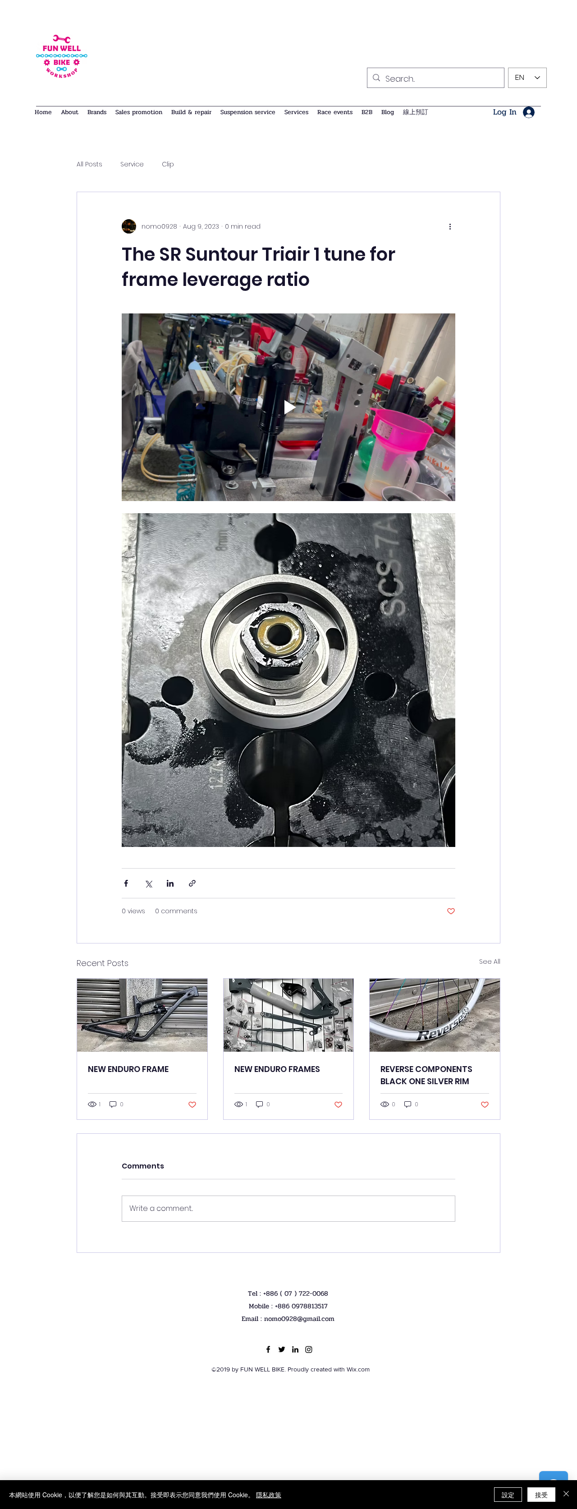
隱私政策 (268, 1494)
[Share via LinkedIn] (170, 883)
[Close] (566, 1494)
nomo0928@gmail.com (299, 1318)
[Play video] (288, 407)
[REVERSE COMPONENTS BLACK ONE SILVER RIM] (435, 1015)
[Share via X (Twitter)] (148, 883)
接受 (541, 1494)
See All (489, 961)
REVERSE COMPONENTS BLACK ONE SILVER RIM (426, 1075)
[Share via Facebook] (126, 883)
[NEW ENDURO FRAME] (142, 1015)
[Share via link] (192, 883)
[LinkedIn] (295, 1349)
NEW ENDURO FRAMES (277, 1069)
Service (132, 164)
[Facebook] (268, 1349)
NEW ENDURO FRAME (128, 1069)
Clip (168, 164)
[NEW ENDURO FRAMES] (289, 1015)
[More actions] (449, 226)
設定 (508, 1494)
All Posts (89, 164)
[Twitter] (281, 1349)
